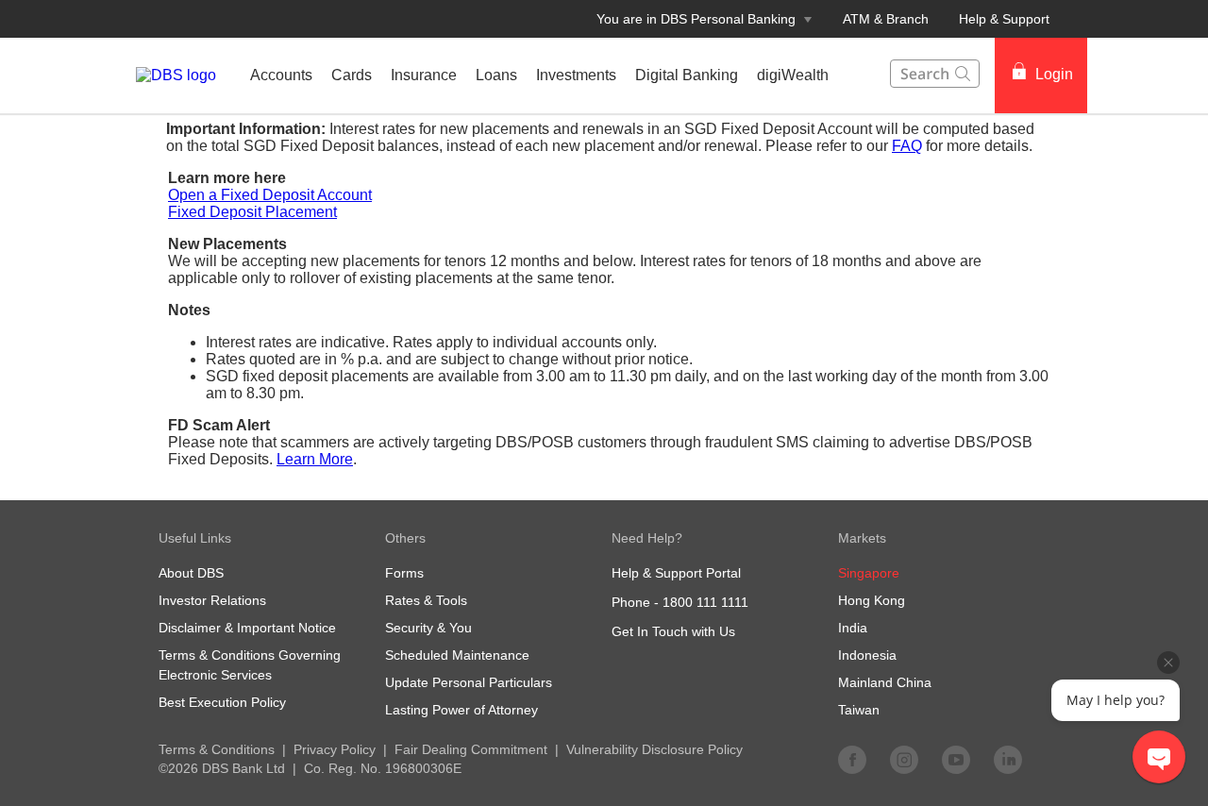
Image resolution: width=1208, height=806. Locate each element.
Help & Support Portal (676, 572)
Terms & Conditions (217, 749)
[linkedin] (1008, 759)
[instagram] (904, 759)
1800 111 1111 (705, 602)
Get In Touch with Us (673, 631)
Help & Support (1004, 18)
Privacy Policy (335, 749)
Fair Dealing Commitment (470, 749)
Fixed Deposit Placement (252, 212)
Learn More (315, 459)
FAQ (907, 146)
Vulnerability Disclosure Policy (654, 749)
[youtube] (956, 759)
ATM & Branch (886, 18)
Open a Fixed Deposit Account (270, 195)
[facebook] (852, 759)
